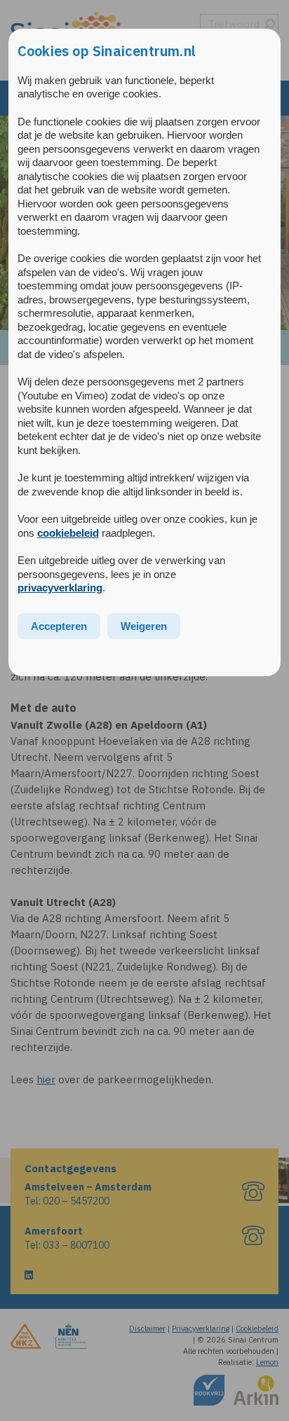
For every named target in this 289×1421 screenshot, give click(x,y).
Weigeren (144, 626)
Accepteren (59, 626)
